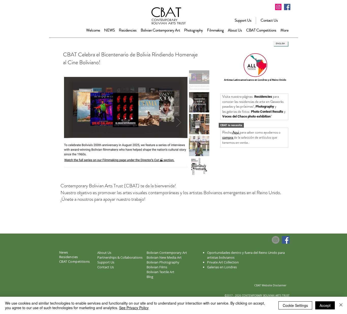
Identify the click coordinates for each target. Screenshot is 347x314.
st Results (276, 111)
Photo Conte (260, 111)
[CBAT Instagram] (278, 7)
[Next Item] (179, 122)
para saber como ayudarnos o (260, 132)
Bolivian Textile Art (160, 272)
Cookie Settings (295, 305)
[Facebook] (287, 7)
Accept (325, 305)
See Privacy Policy (134, 307)
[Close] (341, 305)
